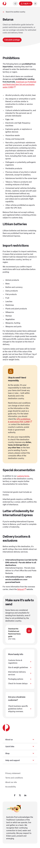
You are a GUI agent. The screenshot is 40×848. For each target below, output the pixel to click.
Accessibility (10, 787)
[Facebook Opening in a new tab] (14, 795)
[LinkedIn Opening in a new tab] (25, 795)
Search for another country (15, 12)
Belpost (20, 589)
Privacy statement (12, 773)
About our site (11, 782)
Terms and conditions (14, 778)
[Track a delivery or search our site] (15, 4)
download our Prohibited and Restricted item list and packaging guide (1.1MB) (19, 84)
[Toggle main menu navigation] (35, 4)
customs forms (23, 476)
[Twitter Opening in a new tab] (20, 795)
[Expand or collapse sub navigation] (33, 739)
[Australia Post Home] (4, 3)
